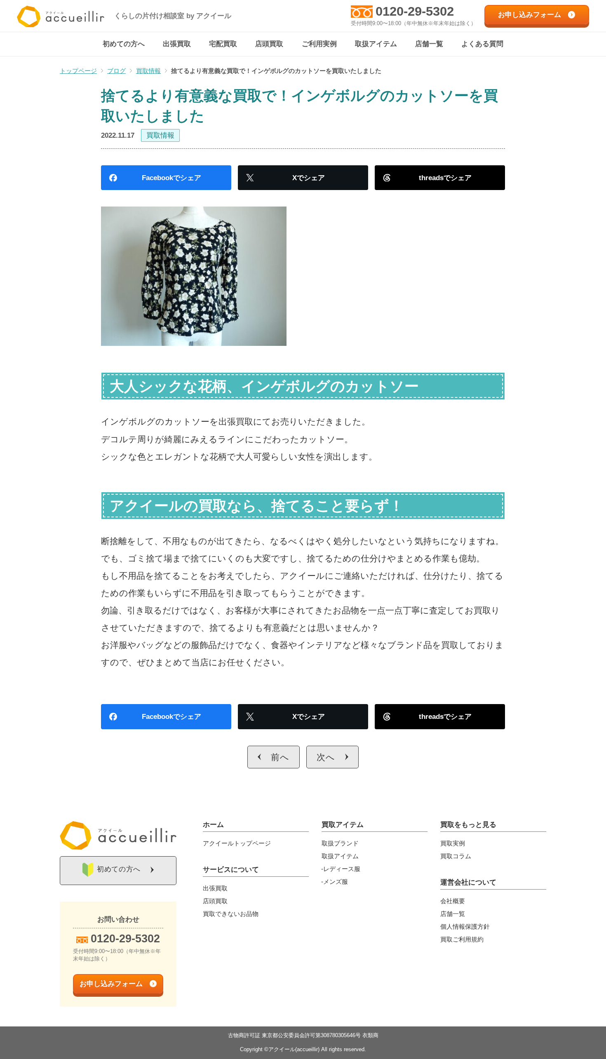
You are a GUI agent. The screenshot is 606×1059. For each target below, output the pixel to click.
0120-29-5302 (415, 11)
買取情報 (160, 135)
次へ (326, 757)
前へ (280, 757)
